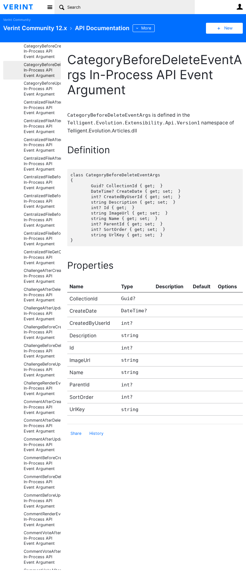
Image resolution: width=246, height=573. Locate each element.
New (228, 28)
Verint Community (16, 19)
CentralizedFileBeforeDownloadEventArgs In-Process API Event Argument (42, 220)
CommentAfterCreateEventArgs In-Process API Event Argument (42, 407)
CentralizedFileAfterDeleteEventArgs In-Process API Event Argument (42, 126)
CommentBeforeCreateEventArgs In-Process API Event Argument (42, 463)
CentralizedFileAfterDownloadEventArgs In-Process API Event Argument (42, 145)
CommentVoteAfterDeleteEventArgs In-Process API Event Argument (42, 557)
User (239, 7)
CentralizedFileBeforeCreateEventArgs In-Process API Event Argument (42, 182)
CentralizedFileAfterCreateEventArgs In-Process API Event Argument (42, 107)
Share (75, 433)
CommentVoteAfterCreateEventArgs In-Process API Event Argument (42, 538)
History (96, 433)
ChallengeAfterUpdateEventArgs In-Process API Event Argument (42, 313)
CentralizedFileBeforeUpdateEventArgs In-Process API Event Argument (42, 239)
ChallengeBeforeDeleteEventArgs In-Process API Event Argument (42, 351)
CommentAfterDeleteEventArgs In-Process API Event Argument (42, 426)
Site (49, 7)
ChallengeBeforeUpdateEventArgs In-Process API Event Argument (42, 369)
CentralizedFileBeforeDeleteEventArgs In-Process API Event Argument (42, 201)
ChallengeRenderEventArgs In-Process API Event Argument (42, 388)
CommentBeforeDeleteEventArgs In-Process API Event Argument (42, 482)
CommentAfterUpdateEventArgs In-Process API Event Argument (42, 444)
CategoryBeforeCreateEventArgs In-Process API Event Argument (42, 51)
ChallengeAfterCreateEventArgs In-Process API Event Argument (42, 276)
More (146, 28)
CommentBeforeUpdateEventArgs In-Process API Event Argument (42, 501)
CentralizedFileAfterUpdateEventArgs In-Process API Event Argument (42, 164)
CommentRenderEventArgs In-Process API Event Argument (42, 519)
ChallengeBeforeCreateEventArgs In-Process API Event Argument (42, 332)
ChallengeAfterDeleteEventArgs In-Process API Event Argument (42, 295)
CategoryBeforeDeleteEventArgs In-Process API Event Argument (42, 70)
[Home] (23, 7)
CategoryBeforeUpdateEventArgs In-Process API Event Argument (42, 89)
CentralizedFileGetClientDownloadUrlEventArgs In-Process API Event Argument (42, 257)
